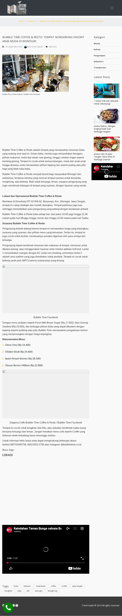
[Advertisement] (45, 120)
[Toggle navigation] (112, 8)
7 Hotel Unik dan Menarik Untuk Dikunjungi (106, 102)
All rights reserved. (110, 605)
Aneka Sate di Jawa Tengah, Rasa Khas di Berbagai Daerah (104, 157)
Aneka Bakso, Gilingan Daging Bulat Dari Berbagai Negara (104, 129)
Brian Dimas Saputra (35, 46)
